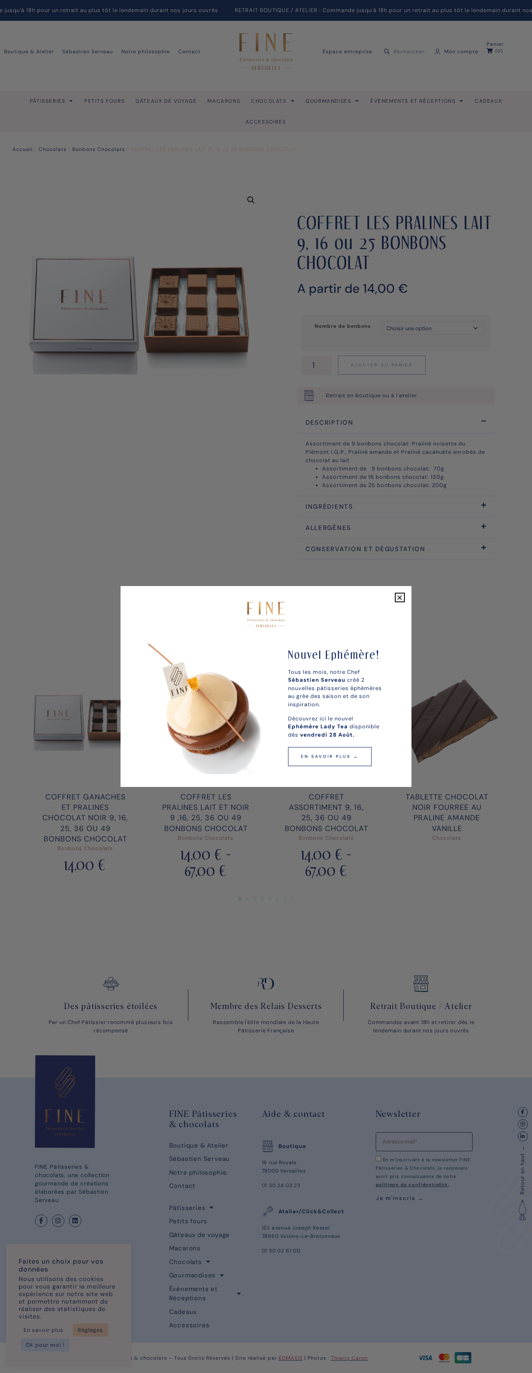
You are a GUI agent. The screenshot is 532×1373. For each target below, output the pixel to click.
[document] (266, 686)
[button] (400, 597)
